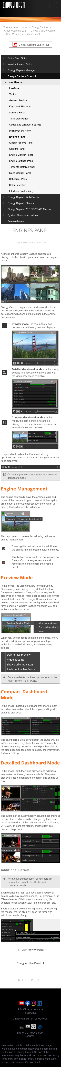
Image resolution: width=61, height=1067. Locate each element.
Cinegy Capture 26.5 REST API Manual (29, 209)
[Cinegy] (14, 4)
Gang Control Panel (20, 173)
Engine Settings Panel (21, 160)
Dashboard (40, 882)
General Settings (18, 100)
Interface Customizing (21, 191)
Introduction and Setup (20, 64)
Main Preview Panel (20, 130)
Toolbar (13, 94)
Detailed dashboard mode (27, 369)
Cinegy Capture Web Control (23, 197)
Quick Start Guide (17, 58)
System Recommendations (23, 215)
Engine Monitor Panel (21, 154)
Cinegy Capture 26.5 (15, 30)
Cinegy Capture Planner (21, 203)
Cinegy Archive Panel (21, 142)
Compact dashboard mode (27, 417)
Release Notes (15, 221)
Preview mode (20, 324)
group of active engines (45, 549)
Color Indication (17, 185)
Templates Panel (18, 118)
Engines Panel (32, 34)
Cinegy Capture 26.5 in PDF (34, 44)
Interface (14, 88)
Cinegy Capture (40, 27)
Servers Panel (17, 112)
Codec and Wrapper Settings (25, 124)
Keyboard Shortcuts (20, 106)
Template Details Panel (22, 166)
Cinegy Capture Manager (21, 70)
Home (24, 27)
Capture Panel (17, 148)
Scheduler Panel (18, 179)
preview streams (19, 602)
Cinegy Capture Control (43, 30)
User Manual (13, 34)
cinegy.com (41, 1018)
